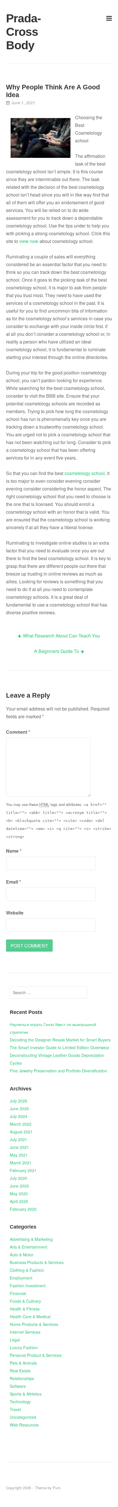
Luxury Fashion (24, 1347)
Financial (18, 1293)
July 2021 (18, 1139)
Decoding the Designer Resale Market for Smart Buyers (60, 1040)
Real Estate (20, 1370)
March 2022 (21, 1124)
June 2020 (19, 1186)
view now (28, 241)
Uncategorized (23, 1417)
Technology (20, 1401)
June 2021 (19, 1147)
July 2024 (18, 1116)
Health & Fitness (25, 1309)
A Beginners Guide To (56, 651)
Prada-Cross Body (23, 32)
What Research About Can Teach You (61, 635)
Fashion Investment (28, 1285)
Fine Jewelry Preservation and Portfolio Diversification (58, 1071)
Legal (15, 1340)
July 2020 (18, 1178)
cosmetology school (84, 473)
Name (13, 850)
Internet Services (25, 1332)
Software (18, 1386)
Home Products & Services (34, 1324)
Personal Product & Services (35, 1355)
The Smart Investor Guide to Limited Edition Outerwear (59, 1047)
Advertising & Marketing (31, 1239)
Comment (18, 732)
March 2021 (21, 1162)
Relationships (22, 1378)
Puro (56, 1487)
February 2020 (23, 1209)
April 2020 (19, 1201)
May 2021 (19, 1155)
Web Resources (24, 1425)
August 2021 (21, 1132)
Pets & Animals (23, 1363)
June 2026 (19, 1108)
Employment (21, 1278)
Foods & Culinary (25, 1301)
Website (14, 912)
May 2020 (19, 1193)
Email (13, 881)
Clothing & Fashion (27, 1270)
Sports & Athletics (26, 1394)
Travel (15, 1409)
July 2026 (18, 1101)
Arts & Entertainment (28, 1247)
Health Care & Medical (30, 1316)
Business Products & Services (37, 1262)
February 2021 (23, 1170)
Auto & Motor (22, 1254)
